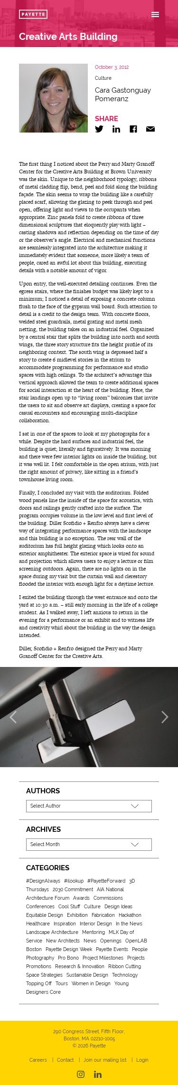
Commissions (108, 898)
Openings (111, 940)
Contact (65, 1060)
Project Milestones (103, 958)
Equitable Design (44, 915)
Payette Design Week (69, 949)
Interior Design (96, 923)
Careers (38, 1060)
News (90, 940)
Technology (125, 975)
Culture (103, 78)
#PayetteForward (106, 881)
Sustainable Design (87, 975)
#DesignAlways (43, 881)
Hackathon (130, 915)
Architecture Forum (47, 898)
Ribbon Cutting (124, 966)
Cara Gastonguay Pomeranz (123, 94)
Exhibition (77, 915)
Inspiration (65, 923)
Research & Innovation (79, 966)
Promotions (38, 966)
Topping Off (39, 983)
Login (142, 1060)
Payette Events (112, 949)
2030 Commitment (73, 889)
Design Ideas (118, 906)
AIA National (110, 889)
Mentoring (93, 932)
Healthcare (38, 923)
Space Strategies (44, 975)
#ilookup (74, 881)
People (140, 949)
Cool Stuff (69, 906)
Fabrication (103, 915)
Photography (40, 958)
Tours (62, 983)
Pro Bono (68, 958)
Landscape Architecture (52, 932)
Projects (136, 958)
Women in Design (91, 983)
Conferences (40, 906)
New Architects (63, 940)
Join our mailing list (105, 1060)
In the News (129, 923)
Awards (81, 898)
